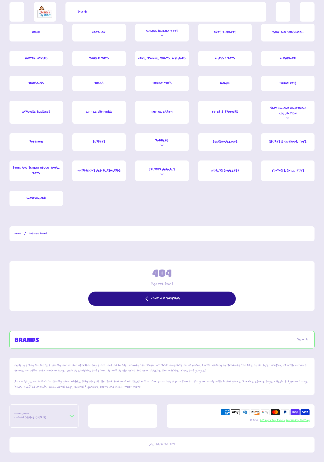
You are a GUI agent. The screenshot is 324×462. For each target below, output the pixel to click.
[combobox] (165, 12)
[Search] (70, 12)
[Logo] (45, 12)
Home (17, 233)
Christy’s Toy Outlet (272, 420)
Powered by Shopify (298, 420)
